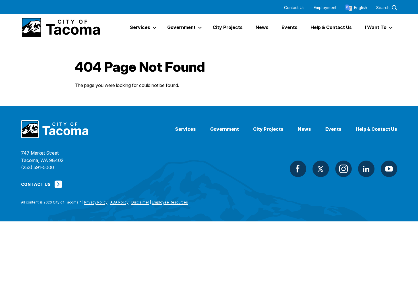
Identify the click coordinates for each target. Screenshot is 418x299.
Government (224, 129)
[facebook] (298, 169)
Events (333, 129)
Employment (325, 7)
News (304, 129)
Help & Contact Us (376, 129)
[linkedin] (366, 169)
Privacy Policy (95, 202)
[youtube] (389, 169)
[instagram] (343, 169)
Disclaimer (140, 202)
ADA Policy (119, 202)
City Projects (268, 129)
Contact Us (294, 7)
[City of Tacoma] (60, 27)
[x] (321, 169)
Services (185, 129)
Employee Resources (170, 202)
